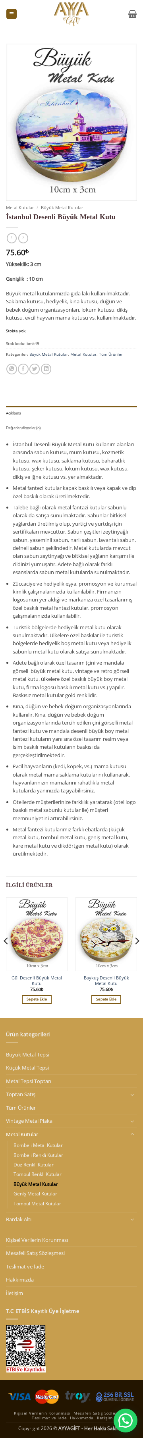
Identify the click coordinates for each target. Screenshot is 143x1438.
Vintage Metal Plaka (29, 1120)
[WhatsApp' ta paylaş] (11, 369)
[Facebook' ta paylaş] (23, 369)
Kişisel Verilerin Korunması (37, 1239)
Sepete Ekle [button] (37, 999)
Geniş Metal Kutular (35, 1194)
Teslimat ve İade (25, 1266)
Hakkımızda (20, 1279)
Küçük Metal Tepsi (27, 1067)
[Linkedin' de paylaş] (46, 369)
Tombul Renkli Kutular (38, 1174)
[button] (11, 14)
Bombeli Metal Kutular (38, 1145)
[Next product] (12, 238)
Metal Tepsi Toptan (28, 1081)
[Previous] (6, 956)
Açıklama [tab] (13, 413)
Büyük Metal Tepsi (27, 1054)
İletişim (14, 1293)
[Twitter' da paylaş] (34, 369)
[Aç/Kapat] (132, 1095)
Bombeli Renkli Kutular (38, 1155)
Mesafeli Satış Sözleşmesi (35, 1253)
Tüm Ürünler (111, 354)
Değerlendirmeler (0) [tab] (23, 427)
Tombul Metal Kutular (37, 1204)
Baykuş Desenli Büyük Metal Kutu (106, 980)
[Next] (136, 956)
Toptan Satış (20, 1094)
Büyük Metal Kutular (62, 207)
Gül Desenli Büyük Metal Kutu (37, 980)
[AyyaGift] (71, 14)
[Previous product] (23, 238)
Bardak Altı (18, 1219)
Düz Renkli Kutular (34, 1165)
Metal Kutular (20, 207)
